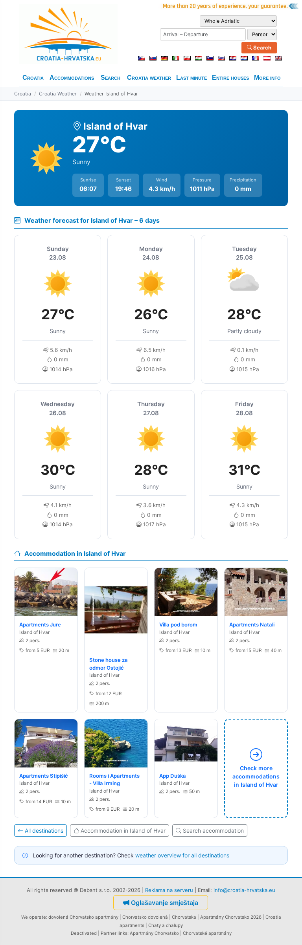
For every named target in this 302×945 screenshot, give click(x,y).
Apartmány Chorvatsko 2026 (230, 917)
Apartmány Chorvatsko (154, 933)
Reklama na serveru (169, 890)
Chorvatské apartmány (207, 933)
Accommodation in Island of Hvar (123, 830)
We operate (33, 917)
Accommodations (72, 77)
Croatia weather (149, 77)
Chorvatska (184, 917)
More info (267, 77)
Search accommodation (213, 830)
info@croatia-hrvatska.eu (244, 890)
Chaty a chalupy (165, 925)
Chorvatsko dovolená (145, 917)
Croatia (33, 77)
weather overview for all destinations (182, 855)
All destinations (44, 830)
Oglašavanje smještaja (164, 903)
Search (261, 47)
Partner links (114, 933)
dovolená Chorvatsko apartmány (83, 917)
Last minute (191, 77)
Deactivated (84, 933)
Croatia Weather (58, 94)
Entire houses (230, 77)
